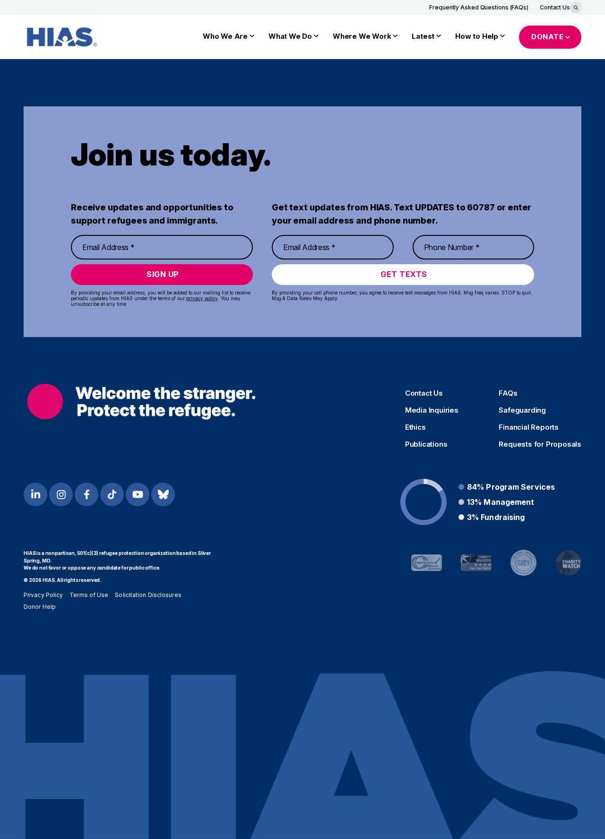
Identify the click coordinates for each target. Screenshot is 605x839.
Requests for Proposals (540, 444)
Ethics (415, 427)
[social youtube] (137, 494)
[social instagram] (61, 494)
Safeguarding (522, 410)
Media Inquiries (431, 410)
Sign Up (163, 274)
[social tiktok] (112, 494)
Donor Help (40, 606)
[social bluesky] (163, 494)
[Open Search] (575, 7)
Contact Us (555, 7)
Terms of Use (88, 594)
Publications (426, 444)
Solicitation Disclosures (148, 594)
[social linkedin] (35, 494)
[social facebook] (86, 494)
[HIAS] (141, 402)
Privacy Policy (43, 594)
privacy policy (202, 298)
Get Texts (403, 274)
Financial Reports (529, 427)
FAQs (508, 393)
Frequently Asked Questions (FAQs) (478, 7)
